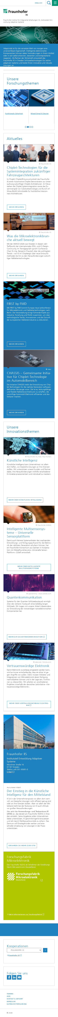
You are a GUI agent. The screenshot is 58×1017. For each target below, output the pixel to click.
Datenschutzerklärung (17, 1004)
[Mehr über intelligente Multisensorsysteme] (29, 515)
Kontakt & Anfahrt (15, 999)
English (38, 3)
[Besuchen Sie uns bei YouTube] (19, 977)
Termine (10, 994)
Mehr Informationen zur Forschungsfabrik (25, 914)
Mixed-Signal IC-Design (34, 114)
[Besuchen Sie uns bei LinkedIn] (14, 977)
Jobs (8, 996)
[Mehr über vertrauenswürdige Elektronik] (29, 652)
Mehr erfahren (16, 207)
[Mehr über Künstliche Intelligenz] (29, 446)
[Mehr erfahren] (29, 153)
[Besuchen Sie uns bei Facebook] (9, 977)
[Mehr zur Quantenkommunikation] (29, 583)
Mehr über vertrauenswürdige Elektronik (29, 704)
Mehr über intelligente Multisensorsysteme (29, 567)
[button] (26, 126)
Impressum (11, 1001)
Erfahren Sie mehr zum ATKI (21, 845)
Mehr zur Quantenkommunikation (25, 637)
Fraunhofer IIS (14, 955)
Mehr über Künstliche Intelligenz (25, 500)
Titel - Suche (49, 3)
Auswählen (45, 950)
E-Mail (9, 772)
